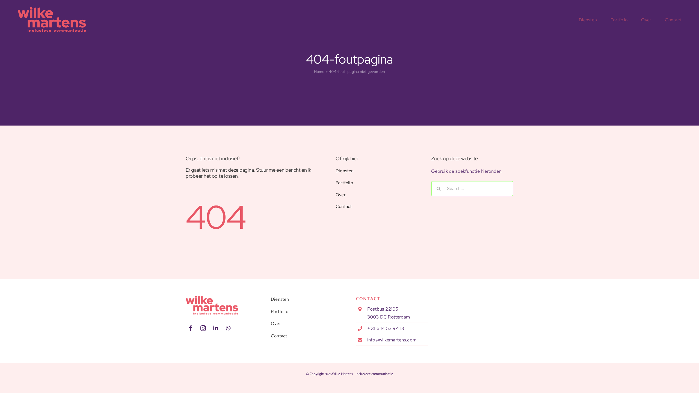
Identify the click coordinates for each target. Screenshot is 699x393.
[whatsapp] (228, 328)
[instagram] (203, 328)
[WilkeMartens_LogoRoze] (212, 298)
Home (319, 71)
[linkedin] (216, 328)
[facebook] (191, 328)
